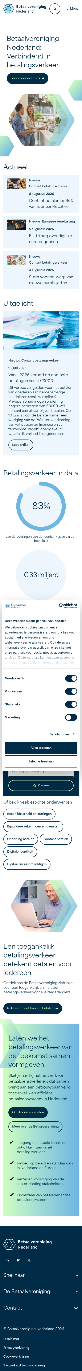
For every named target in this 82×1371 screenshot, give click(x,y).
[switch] (71, 691)
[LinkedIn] (7, 1260)
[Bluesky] (18, 1260)
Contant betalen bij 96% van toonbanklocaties (51, 203)
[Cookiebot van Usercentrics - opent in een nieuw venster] (59, 606)
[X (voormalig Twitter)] (29, 1260)
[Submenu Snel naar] (77, 1275)
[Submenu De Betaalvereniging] (77, 1291)
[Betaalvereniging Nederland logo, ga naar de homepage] (24, 8)
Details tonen (59, 734)
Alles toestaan (41, 747)
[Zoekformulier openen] (54, 8)
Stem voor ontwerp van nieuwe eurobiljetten (51, 280)
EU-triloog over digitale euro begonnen (50, 239)
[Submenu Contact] (76, 1308)
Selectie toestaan (41, 761)
